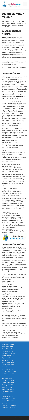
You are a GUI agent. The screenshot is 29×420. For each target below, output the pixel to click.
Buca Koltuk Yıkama (7, 367)
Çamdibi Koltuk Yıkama (8, 369)
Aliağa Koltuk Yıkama (7, 346)
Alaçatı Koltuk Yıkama (8, 344)
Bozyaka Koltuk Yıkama (8, 364)
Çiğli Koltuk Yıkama (7, 378)
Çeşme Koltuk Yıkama (8, 373)
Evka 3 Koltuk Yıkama (8, 391)
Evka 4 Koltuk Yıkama (8, 394)
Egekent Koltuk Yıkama (8, 382)
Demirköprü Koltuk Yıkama (9, 380)
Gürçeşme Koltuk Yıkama (9, 407)
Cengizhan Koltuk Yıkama (9, 371)
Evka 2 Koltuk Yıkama (8, 389)
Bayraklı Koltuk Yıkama (8, 358)
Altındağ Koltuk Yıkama (8, 351)
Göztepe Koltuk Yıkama (8, 400)
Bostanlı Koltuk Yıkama (8, 362)
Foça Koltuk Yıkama (7, 396)
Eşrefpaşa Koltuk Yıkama (8, 385)
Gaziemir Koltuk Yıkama (8, 398)
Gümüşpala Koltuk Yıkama (9, 405)
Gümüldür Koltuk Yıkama (8, 403)
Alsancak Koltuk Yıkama (8, 348)
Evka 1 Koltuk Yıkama (7, 387)
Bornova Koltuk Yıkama (8, 360)
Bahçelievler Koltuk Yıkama (9, 353)
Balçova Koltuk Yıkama (8, 355)
